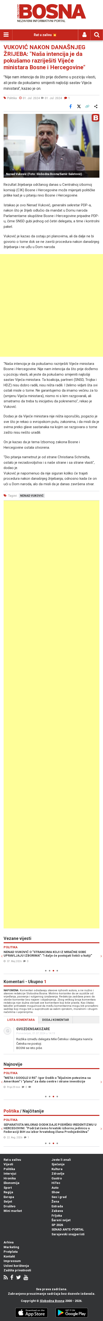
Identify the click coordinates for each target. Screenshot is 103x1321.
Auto (55, 1187)
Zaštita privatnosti (17, 1270)
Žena (55, 1201)
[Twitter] (18, 1278)
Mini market (13, 1211)
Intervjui (10, 1173)
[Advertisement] (51, 305)
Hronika (10, 1178)
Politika (9, 1169)
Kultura (57, 1169)
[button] (95, 118)
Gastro (57, 1178)
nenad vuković (32, 495)
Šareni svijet (61, 1220)
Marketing (11, 1247)
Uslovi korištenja (16, 1266)
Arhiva (9, 1242)
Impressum (12, 1261)
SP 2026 (57, 1225)
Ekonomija (11, 1183)
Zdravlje (58, 1173)
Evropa (9, 1197)
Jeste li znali (61, 1159)
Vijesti (8, 1164)
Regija (8, 1192)
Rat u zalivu (12, 1159)
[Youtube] (25, 1278)
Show (56, 1192)
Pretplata (11, 1251)
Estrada (57, 1206)
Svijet (8, 1201)
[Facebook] (11, 1278)
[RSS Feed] (6, 1278)
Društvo (9, 1206)
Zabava (57, 1211)
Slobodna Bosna (52, 1301)
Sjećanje (58, 1164)
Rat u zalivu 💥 (45, 35)
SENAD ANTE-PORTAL (68, 1229)
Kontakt (9, 1256)
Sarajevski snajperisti (68, 1234)
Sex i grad (59, 1197)
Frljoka (57, 1215)
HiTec (56, 1183)
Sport (8, 1187)
